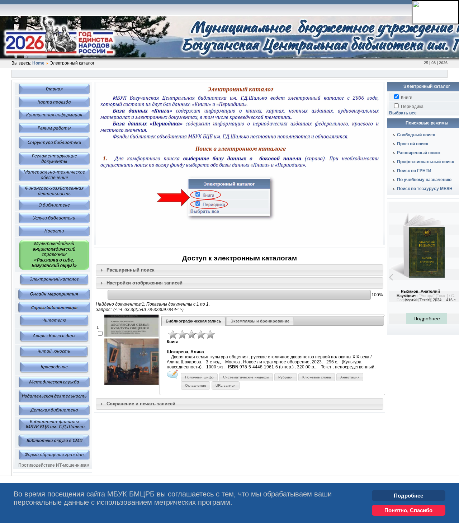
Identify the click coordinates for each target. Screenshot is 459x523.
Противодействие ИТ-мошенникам (53, 465)
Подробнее (408, 496)
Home (38, 63)
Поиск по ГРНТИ (414, 170)
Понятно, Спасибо (408, 510)
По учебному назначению (424, 179)
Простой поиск (412, 143)
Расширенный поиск (131, 270)
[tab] (239, 270)
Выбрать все (403, 113)
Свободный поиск (416, 134)
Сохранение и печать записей (141, 403)
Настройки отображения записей (145, 283)
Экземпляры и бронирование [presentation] (260, 321)
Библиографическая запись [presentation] (193, 321)
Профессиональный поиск (425, 161)
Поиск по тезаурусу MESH (425, 188)
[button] (199, 377)
